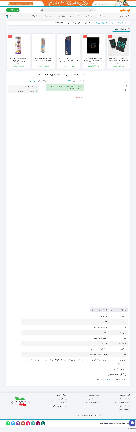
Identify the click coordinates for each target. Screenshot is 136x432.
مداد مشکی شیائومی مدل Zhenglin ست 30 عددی (43, 59)
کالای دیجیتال (124, 16)
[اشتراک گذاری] (131, 428)
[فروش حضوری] (68, 3)
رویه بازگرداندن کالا (121, 402)
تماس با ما (60, 399)
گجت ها (112, 16)
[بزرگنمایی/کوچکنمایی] (135, 428)
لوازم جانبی (61, 16)
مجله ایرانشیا (123, 409)
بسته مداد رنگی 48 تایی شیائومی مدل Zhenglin (18, 59)
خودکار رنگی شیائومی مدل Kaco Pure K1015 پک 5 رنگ (68, 59)
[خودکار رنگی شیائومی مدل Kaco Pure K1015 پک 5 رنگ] (68, 45)
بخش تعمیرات (48, 16)
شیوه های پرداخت (90, 402)
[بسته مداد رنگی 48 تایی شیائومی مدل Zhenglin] (18, 45)
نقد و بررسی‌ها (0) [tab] (98, 310)
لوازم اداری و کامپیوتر (108, 23)
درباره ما (61, 402)
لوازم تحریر (96, 23)
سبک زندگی (89, 16)
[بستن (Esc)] (128, 428)
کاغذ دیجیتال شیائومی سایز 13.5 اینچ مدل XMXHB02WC (118, 59)
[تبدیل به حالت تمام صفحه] (133, 428)
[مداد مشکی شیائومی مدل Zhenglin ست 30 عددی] (43, 45)
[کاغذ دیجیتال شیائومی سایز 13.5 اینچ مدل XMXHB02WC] (118, 45)
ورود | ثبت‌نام (12, 10)
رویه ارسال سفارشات (89, 399)
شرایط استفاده (123, 399)
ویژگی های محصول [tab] (118, 310)
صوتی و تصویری (75, 16)
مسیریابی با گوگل (58, 406)
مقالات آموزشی (123, 406)
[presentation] (8, 29)
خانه (127, 23)
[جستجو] (42, 10)
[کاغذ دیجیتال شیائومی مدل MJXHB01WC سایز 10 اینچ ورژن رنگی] (93, 45)
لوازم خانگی (101, 16)
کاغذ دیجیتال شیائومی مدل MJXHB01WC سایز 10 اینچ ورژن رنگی (93, 59)
